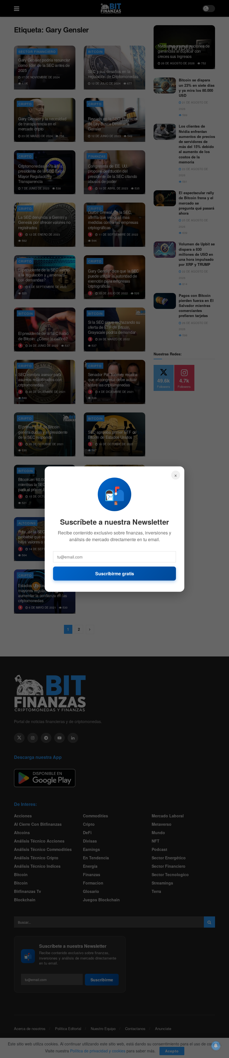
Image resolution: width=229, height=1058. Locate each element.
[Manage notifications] (215, 1045)
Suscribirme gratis (114, 573)
